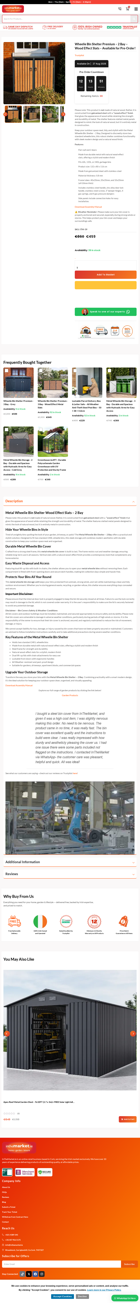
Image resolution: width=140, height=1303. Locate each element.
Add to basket (106, 274)
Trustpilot (79, 55)
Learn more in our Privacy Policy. (104, 1290)
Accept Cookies (62, 1296)
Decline (82, 1296)
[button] (135, 9)
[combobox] (66, 18)
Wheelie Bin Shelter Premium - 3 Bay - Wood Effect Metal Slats (53, 404)
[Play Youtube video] (70, 818)
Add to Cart (129, 1119)
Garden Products (70, 695)
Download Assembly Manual (88, 206)
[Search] (134, 19)
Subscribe (129, 1264)
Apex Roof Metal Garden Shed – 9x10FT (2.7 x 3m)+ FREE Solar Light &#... (39, 1102)
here (75, 773)
